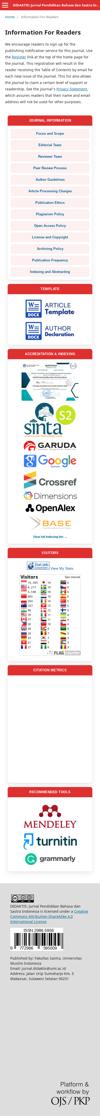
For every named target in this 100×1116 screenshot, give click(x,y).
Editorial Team (50, 145)
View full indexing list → (50, 537)
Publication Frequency (50, 260)
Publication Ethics (50, 203)
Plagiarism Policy (50, 214)
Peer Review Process (50, 168)
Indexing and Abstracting (50, 272)
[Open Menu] (5, 5)
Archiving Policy (50, 249)
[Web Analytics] (38, 568)
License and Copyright (50, 237)
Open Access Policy (50, 226)
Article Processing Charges (50, 191)
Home (10, 17)
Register (19, 57)
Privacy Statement (71, 89)
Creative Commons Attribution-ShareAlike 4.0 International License (49, 916)
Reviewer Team (50, 156)
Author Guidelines (50, 180)
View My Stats (62, 568)
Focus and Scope (50, 133)
